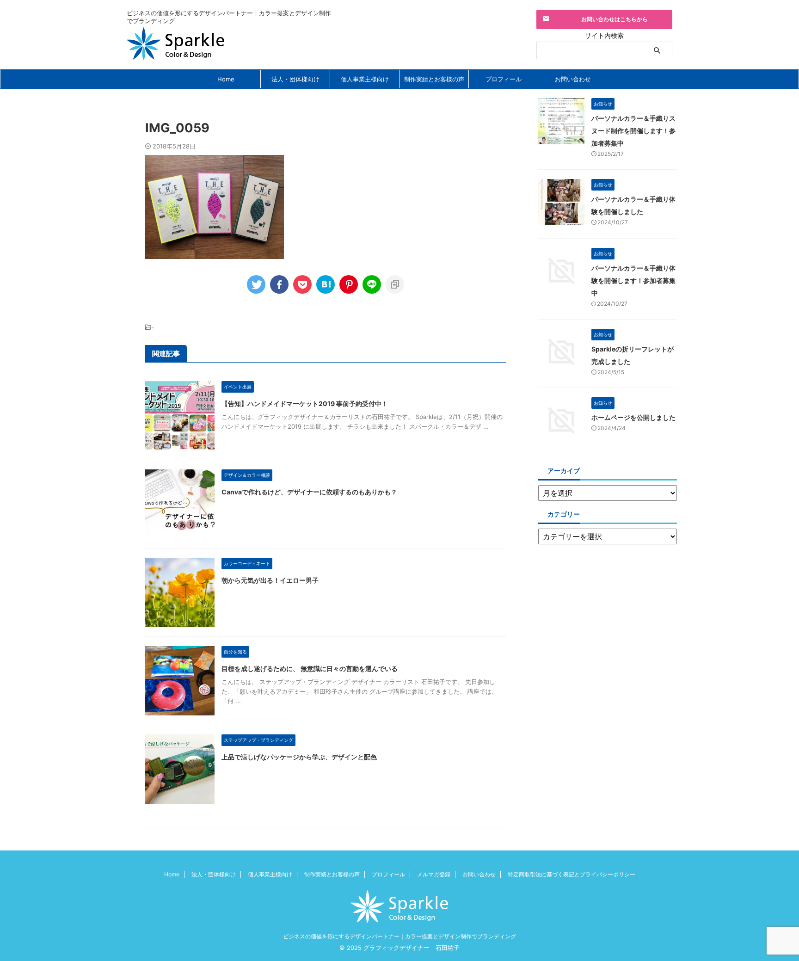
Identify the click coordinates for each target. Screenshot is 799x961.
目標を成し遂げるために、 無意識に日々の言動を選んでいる (309, 668)
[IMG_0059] (325, 284)
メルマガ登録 (433, 874)
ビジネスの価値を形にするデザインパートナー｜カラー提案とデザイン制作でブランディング (399, 936)
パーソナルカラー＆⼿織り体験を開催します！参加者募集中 (633, 280)
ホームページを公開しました (633, 417)
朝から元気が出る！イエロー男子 (270, 580)
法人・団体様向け (295, 79)
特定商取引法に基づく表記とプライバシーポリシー (571, 874)
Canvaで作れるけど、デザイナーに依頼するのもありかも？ (309, 492)
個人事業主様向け (365, 79)
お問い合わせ (573, 79)
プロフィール (504, 79)
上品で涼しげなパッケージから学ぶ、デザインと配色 (299, 757)
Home (225, 79)
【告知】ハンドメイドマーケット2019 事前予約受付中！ (304, 403)
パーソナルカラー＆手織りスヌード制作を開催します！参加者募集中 (633, 130)
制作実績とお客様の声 (434, 79)
